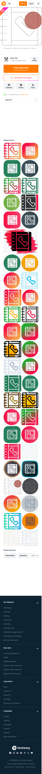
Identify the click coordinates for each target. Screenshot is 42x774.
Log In (31, 3)
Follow (34, 60)
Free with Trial (21, 68)
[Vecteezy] (3, 3)
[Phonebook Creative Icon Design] (12, 149)
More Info (8, 98)
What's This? (24, 95)
